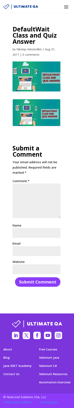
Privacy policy (49, 402)
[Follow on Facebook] (37, 335)
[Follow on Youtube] (47, 335)
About (7, 349)
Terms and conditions (17, 402)
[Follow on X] (26, 335)
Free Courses (48, 349)
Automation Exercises (55, 382)
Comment (21, 181)
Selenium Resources (53, 374)
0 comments (30, 55)
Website (19, 262)
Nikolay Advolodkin (29, 49)
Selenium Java (49, 357)
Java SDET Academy (17, 365)
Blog (6, 357)
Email (17, 243)
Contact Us (11, 374)
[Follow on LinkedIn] (15, 335)
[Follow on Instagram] (58, 335)
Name (17, 225)
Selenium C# (48, 365)
